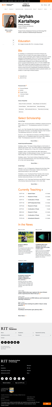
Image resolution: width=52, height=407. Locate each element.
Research (29, 365)
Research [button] (40, 9)
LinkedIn (22, 96)
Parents (15, 1)
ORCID (21, 90)
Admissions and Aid (28, 9)
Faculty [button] (34, 9)
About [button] (6, 9)
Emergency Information (5, 400)
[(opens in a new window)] (2, 342)
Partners (28, 1)
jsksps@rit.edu (23, 76)
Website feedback (6, 382)
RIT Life (28, 368)
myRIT (49, 4)
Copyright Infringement (31, 400)
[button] (51, 9)
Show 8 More (34, 163)
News (42, 4)
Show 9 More (34, 184)
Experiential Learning (19, 9)
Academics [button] (11, 9)
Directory (45, 4)
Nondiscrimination (30, 398)
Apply (48, 1)
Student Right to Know (31, 396)
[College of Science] (9, 328)
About (2, 365)
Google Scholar (23, 92)
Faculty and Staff (20, 1)
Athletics (29, 370)
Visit (45, 1)
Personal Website (24, 88)
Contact (45, 9)
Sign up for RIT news (19, 382)
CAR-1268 (8, 31)
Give (50, 1)
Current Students (11, 1)
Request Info (43, 1)
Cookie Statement (28, 403)
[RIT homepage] (7, 5)
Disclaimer (3, 398)
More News (21, 315)
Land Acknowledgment (5, 396)
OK (47, 404)
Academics (3, 368)
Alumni (25, 1)
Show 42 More (34, 140)
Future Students (4, 1)
